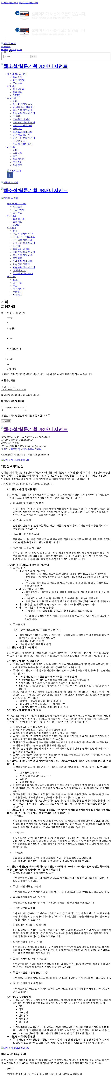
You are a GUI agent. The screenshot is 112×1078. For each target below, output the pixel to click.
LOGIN (12, 49)
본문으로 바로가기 (28, 2)
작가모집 (5, 46)
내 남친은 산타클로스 (24, 107)
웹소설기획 (18, 89)
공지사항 (17, 153)
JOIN (19, 49)
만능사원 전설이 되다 (24, 113)
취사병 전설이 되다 (23, 144)
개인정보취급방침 (10, 449)
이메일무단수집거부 (30, 449)
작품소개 (11, 98)
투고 (15, 156)
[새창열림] (14, 170)
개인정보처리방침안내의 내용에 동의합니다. (24, 415)
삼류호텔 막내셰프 (22, 131)
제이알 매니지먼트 (16, 74)
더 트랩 (16, 116)
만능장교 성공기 (21, 134)
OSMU (16, 95)
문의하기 (17, 162)
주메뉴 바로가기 (9, 2)
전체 (15, 101)
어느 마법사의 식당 (23, 104)
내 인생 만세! (19, 141)
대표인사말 (18, 80)
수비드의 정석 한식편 (24, 122)
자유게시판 (18, 159)
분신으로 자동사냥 (22, 110)
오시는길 (17, 83)
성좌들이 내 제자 (21, 119)
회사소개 (17, 77)
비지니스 (11, 86)
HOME (4, 49)
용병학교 (17, 128)
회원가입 (6, 421)
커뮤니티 (11, 147)
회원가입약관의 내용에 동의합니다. (19, 395)
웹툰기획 (17, 92)
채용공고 (17, 165)
